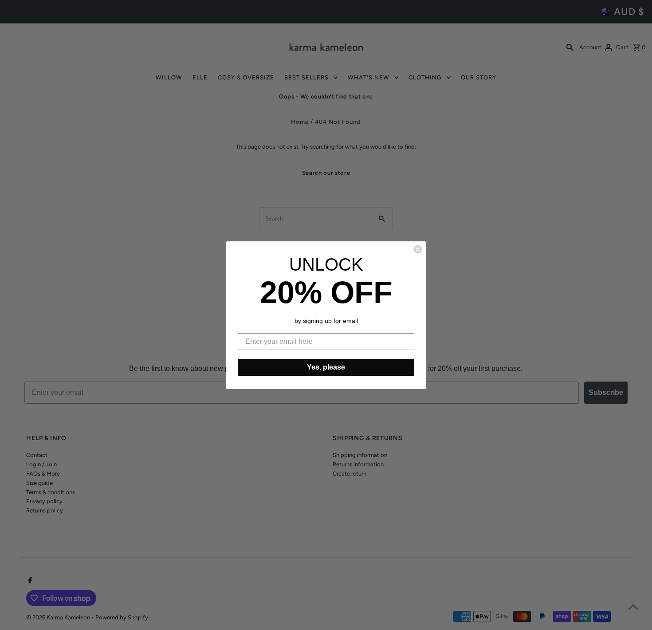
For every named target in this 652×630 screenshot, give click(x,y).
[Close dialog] (417, 249)
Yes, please (326, 367)
